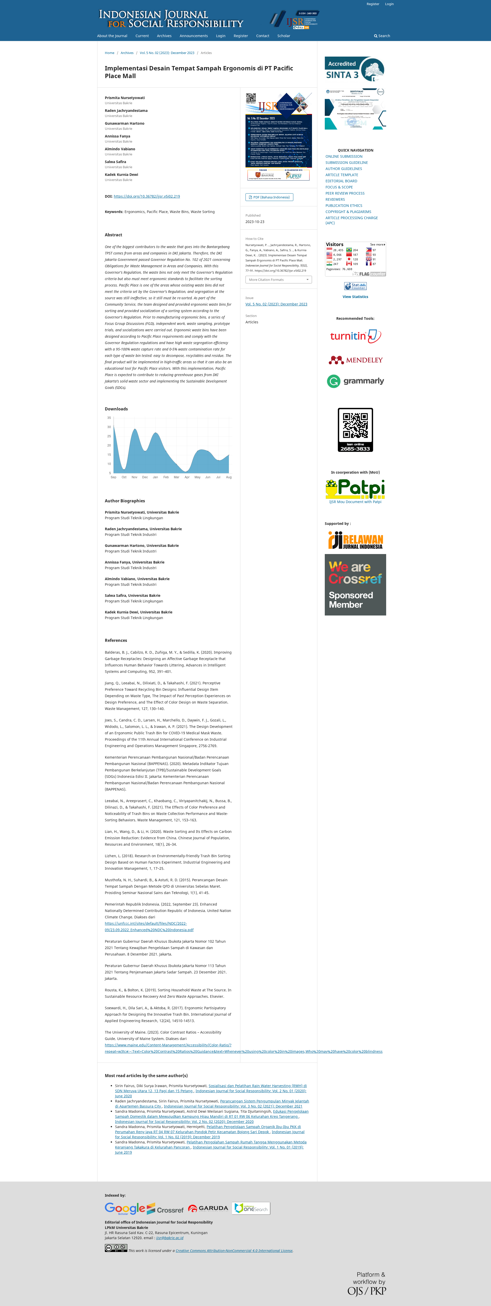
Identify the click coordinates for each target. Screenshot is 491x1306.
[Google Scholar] (125, 1213)
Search (383, 35)
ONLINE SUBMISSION (344, 156)
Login (221, 35)
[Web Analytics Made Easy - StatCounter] (355, 286)
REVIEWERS (335, 199)
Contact (262, 35)
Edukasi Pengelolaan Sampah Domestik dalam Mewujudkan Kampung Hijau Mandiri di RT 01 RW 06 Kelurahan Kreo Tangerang (212, 1114)
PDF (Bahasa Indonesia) (271, 197)
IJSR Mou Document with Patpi (355, 501)
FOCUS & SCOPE (339, 187)
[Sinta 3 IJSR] (355, 81)
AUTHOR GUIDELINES (344, 168)
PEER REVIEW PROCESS (345, 193)
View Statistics (355, 296)
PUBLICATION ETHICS (344, 205)
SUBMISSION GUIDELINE (347, 162)
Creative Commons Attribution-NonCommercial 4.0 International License (234, 1250)
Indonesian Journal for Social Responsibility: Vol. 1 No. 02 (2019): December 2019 (210, 1134)
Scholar (283, 35)
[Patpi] (355, 489)
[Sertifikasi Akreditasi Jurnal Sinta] (355, 128)
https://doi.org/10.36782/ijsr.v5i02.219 (147, 196)
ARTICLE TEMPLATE (342, 174)
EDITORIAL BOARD (341, 180)
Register (241, 35)
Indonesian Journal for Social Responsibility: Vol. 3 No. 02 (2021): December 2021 (233, 1106)
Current (142, 35)
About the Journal (112, 35)
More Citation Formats (266, 279)
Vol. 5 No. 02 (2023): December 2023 (167, 52)
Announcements (194, 35)
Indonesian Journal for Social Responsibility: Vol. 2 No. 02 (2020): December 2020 (184, 1121)
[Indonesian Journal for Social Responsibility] (251, 1213)
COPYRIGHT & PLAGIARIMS (348, 211)
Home (109, 52)
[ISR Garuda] (208, 1213)
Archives (164, 35)
